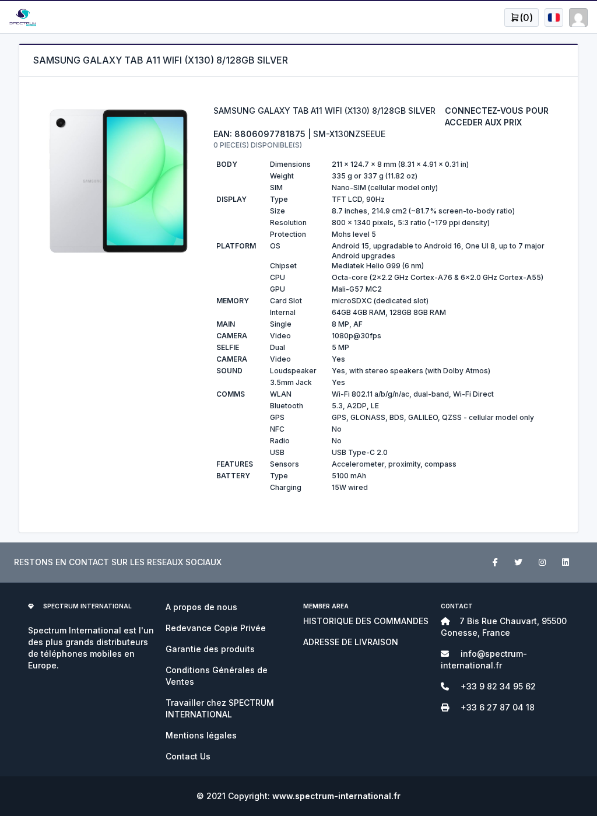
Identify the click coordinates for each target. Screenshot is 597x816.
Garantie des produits (210, 649)
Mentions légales (201, 735)
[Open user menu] (554, 17)
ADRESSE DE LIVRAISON (350, 642)
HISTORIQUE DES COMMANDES (366, 621)
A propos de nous (201, 607)
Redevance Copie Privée (216, 628)
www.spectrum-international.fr (336, 796)
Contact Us (188, 756)
